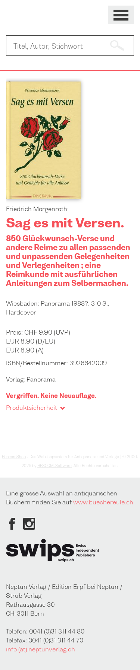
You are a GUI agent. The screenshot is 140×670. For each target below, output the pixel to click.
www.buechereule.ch (103, 502)
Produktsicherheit (31, 407)
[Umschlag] (43, 197)
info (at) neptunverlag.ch (40, 649)
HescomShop (14, 456)
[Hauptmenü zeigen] (121, 15)
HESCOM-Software (54, 465)
